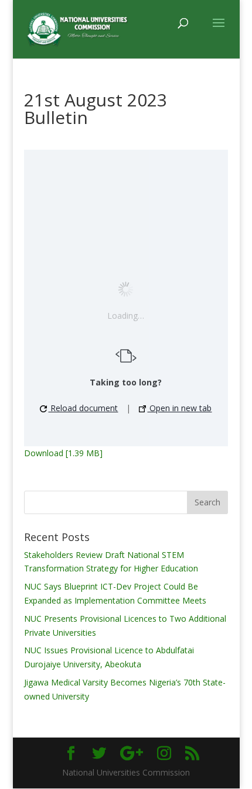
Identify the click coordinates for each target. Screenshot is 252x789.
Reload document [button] (83, 408)
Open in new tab (179, 408)
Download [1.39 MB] (63, 453)
